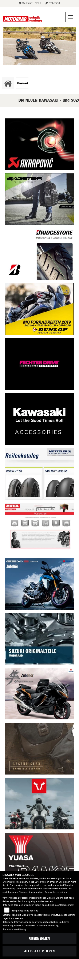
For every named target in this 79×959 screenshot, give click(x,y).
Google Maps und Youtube (25, 910)
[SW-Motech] (39, 803)
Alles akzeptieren (39, 951)
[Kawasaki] (39, 419)
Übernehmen (39, 938)
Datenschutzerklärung (56, 892)
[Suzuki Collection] (39, 584)
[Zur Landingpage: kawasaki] (22, 83)
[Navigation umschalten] (70, 17)
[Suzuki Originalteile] (39, 639)
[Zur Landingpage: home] (8, 83)
